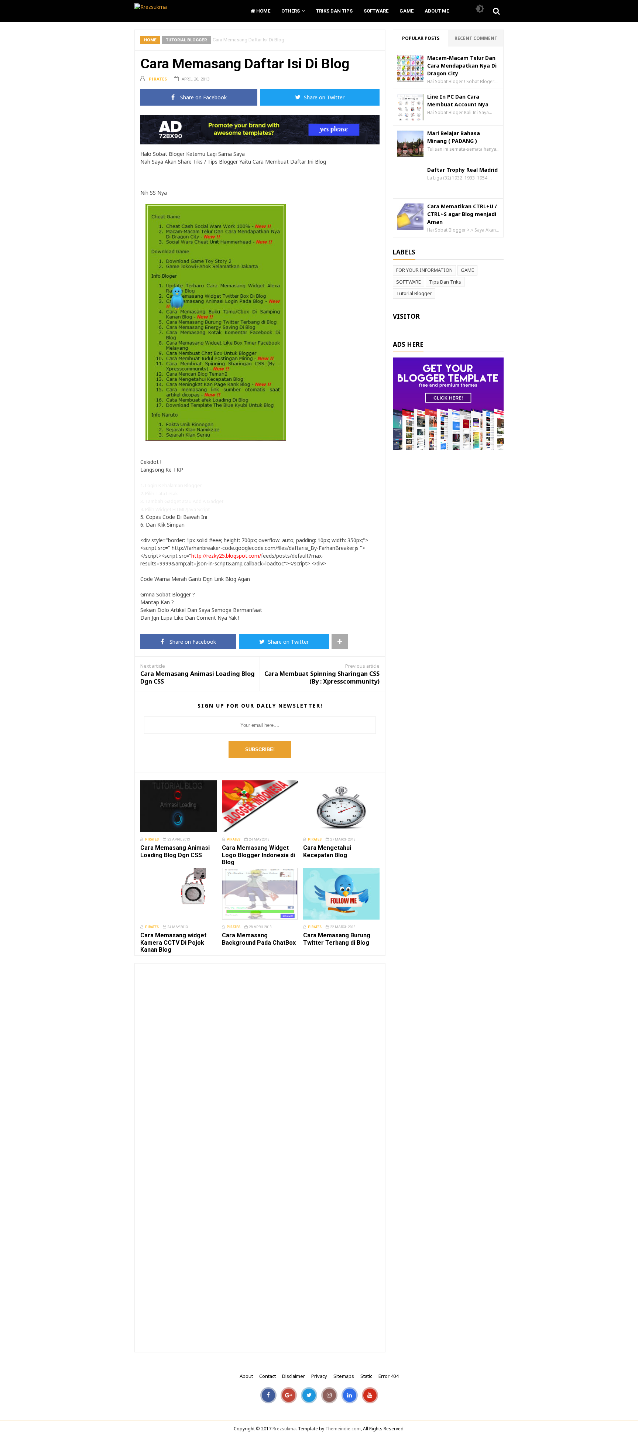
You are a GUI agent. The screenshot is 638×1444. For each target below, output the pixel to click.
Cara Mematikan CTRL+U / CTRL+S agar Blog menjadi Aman (462, 214)
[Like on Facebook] (268, 1398)
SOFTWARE (408, 281)
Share (203, 97)
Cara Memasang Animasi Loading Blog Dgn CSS (197, 677)
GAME (467, 270)
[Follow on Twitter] (309, 1398)
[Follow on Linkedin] (349, 1398)
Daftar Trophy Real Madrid (462, 169)
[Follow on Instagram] (329, 1398)
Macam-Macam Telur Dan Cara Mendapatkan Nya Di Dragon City (462, 65)
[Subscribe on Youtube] (370, 1398)
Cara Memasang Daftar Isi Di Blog (244, 63)
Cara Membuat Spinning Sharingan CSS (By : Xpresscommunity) (322, 677)
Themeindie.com (343, 1429)
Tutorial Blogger (186, 39)
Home (262, 11)
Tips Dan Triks (445, 281)
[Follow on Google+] (288, 1398)
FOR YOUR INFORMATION (424, 270)
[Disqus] (260, 1061)
